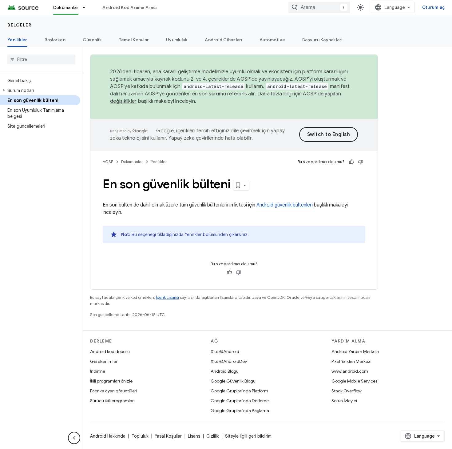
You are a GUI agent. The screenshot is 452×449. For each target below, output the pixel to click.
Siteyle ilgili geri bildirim (248, 436)
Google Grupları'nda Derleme (240, 400)
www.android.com (349, 371)
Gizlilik (212, 436)
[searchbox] (41, 59)
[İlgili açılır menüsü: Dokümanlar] (86, 7)
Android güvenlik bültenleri (284, 205)
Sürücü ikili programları (112, 400)
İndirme (97, 371)
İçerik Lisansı (167, 297)
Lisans (194, 436)
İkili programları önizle (111, 381)
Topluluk (140, 436)
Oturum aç (433, 7)
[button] (40, 90)
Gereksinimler (103, 361)
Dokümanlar (66, 7)
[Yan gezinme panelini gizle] (74, 438)
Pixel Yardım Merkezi (351, 361)
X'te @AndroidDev (229, 361)
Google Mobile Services (354, 381)
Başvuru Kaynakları (322, 39)
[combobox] (319, 7)
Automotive (272, 39)
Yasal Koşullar (168, 436)
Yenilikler (17, 39)
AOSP (108, 161)
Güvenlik (92, 39)
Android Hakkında (107, 436)
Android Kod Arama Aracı (129, 7)
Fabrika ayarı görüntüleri (113, 391)
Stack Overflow (346, 391)
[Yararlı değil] (360, 161)
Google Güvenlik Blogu (233, 381)
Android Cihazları (223, 39)
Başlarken (55, 39)
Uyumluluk (177, 39)
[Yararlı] (351, 161)
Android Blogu (225, 371)
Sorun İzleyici (344, 400)
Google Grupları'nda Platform (239, 391)
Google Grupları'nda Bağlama (240, 410)
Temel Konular (134, 39)
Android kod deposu (110, 351)
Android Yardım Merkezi (355, 351)
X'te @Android (225, 351)
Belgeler (19, 25)
